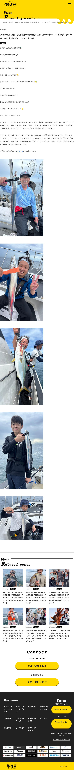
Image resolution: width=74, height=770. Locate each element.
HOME (5, 22)
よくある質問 (20, 728)
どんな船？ (43, 718)
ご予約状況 (7, 718)
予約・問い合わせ (37, 682)
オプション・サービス (20, 720)
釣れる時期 (7, 728)
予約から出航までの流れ (44, 708)
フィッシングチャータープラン (8, 709)
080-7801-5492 (37, 665)
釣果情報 (11, 22)
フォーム (20, 151)
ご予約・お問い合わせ (32, 729)
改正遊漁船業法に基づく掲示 (61, 739)
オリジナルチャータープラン (20, 709)
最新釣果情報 (32, 707)
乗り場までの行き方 (32, 720)
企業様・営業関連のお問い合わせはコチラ (61, 734)
